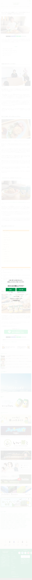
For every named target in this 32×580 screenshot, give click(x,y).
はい (10, 290)
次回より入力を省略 (16, 296)
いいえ (21, 290)
